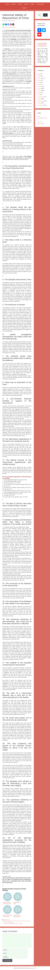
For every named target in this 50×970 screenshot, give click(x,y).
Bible (5, 920)
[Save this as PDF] (11, 24)
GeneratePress (33, 968)
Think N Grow (40, 4)
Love (26, 920)
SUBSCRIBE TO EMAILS (42, 44)
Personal (39, 86)
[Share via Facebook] (6, 24)
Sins (38, 94)
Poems (20, 4)
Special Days (40, 96)
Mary (29, 920)
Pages (24, 8)
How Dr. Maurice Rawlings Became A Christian (13, 923)
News (38, 82)
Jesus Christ (22, 920)
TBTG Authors (40, 123)
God (18, 920)
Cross (15, 920)
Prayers (14, 4)
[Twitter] (44, 30)
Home (7, 4)
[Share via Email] (13, 24)
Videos (32, 4)
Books (38, 76)
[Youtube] (39, 34)
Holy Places (40, 78)
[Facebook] (39, 30)
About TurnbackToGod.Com (42, 118)
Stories (26, 4)
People (39, 84)
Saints (38, 92)
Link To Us (40, 121)
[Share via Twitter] (8, 24)
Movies (39, 80)
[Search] (45, 15)
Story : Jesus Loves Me (8, 922)
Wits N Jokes (40, 105)
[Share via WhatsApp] (3, 24)
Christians (8, 920)
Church (12, 920)
